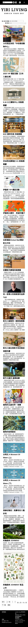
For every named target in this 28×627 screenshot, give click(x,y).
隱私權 (16, 623)
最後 (9, 605)
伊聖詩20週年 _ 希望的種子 (14, 213)
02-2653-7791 (5, 620)
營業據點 (4, 612)
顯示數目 (7, 23)
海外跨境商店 (18, 616)
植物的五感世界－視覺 (12, 405)
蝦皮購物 (17, 617)
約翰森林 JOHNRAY (11, 541)
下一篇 (4, 605)
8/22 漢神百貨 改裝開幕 (12, 134)
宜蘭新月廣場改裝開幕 (12, 270)
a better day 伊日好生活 (20, 612)
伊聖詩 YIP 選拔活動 (11, 190)
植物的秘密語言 (9, 432)
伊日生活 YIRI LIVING (20, 615)
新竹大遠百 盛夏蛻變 (11, 378)
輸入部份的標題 (5, 21)
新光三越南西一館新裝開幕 (14, 321)
